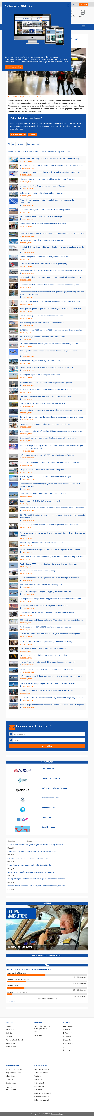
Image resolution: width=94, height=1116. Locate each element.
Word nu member (18, 134)
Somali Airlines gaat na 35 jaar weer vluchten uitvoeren (41, 316)
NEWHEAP (38, 1035)
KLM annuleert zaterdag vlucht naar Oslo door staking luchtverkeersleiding (49, 158)
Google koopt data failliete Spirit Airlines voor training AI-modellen (46, 396)
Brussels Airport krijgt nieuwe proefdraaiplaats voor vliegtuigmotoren (47, 612)
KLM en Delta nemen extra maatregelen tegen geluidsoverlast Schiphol (48, 367)
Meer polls (11, 1001)
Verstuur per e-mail (18, 151)
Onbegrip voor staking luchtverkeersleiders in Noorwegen (43, 193)
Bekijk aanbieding (13, 67)
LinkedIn (68, 1036)
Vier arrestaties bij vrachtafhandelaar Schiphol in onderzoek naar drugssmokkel (51, 431)
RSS (66, 1047)
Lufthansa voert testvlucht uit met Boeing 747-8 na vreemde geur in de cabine (51, 676)
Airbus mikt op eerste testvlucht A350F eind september (42, 322)
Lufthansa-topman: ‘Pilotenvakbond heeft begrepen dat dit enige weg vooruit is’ (51, 697)
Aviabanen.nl (39, 1086)
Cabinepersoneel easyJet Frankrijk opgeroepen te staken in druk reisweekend (50, 598)
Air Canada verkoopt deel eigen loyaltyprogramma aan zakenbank (46, 591)
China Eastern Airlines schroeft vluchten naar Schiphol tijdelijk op (45, 263)
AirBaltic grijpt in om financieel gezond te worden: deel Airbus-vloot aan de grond (52, 704)
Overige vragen (11, 1083)
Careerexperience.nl (41, 1097)
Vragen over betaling (13, 1072)
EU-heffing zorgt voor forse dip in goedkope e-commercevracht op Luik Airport (51, 417)
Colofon (9, 1036)
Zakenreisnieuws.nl (41, 1072)
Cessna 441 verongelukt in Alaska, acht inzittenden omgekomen (45, 209)
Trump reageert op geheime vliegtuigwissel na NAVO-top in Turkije (46, 690)
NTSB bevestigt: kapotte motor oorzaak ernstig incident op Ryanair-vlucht (49, 524)
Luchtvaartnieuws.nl (41, 1069)
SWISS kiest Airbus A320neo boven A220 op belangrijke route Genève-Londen (51, 330)
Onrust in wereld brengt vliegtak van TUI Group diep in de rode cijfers (47, 683)
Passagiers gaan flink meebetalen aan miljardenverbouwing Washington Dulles (51, 270)
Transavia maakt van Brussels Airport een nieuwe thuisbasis (43, 224)
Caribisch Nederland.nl (42, 1093)
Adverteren (10, 1029)
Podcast (68, 1050)
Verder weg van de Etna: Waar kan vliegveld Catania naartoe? (44, 605)
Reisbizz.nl (38, 1079)
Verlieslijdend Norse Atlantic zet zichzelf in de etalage (41, 216)
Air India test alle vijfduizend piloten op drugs (38, 571)
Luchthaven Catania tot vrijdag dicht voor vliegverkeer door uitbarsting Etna (50, 634)
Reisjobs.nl (38, 1090)
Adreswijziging (11, 1076)
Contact (9, 1026)
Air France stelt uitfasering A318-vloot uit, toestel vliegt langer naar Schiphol (50, 549)
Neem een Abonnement (15, 1069)
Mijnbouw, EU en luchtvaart (19, 947)
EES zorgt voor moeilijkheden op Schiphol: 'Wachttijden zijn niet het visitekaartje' (51, 620)
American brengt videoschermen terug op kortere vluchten (43, 337)
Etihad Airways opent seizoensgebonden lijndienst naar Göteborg (46, 641)
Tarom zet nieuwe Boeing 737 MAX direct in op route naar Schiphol (46, 669)
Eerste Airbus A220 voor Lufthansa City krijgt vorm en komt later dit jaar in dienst (52, 557)
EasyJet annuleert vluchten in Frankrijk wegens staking (41, 501)
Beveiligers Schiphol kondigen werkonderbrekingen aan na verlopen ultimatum (50, 308)
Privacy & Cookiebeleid (14, 1040)
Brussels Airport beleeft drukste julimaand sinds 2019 (41, 542)
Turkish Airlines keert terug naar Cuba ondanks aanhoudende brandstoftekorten (51, 277)
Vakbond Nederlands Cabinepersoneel (42, 1027)
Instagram (69, 1043)
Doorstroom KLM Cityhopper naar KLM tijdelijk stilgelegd (42, 186)
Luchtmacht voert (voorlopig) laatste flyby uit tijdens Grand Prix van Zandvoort (51, 172)
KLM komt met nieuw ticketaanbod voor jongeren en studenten (45, 424)
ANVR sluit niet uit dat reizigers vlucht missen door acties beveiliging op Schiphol (51, 165)
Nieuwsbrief (69, 1026)
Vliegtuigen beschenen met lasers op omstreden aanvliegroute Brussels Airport (51, 410)
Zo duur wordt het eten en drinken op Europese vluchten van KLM (46, 389)
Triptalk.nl (37, 1076)
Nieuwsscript (10, 1043)
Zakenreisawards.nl (41, 1100)
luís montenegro (33, 144)
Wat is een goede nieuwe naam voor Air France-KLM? (29, 970)
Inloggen (32, 134)
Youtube (68, 1040)
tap (13, 144)
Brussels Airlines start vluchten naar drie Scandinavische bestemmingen (48, 438)
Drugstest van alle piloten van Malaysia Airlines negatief (42, 469)
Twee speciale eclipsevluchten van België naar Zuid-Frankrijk (44, 655)
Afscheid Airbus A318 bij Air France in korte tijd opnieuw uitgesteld (46, 382)
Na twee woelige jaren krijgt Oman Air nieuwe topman (41, 240)
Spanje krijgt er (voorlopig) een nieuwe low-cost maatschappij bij (45, 476)
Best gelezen (11, 841)
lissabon (21, 144)
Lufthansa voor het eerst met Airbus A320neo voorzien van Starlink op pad (49, 285)
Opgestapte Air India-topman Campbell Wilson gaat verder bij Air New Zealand (51, 301)
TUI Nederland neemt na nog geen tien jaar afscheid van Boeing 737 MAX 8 (50, 343)
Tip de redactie (64, 151)
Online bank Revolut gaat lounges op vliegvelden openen (42, 403)
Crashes (29, 841)
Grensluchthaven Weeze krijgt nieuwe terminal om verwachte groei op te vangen (52, 508)
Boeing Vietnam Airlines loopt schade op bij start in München (44, 493)
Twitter (67, 1029)
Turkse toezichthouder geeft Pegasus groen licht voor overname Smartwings (50, 462)
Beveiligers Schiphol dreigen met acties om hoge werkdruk (43, 648)
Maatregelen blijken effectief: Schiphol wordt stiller (40, 374)
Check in (82, 4)
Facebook (68, 1033)
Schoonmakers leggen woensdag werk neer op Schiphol (42, 360)
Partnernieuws (11, 1047)
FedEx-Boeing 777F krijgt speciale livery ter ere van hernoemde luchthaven (49, 564)
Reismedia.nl (39, 1083)
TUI (35, 1032)
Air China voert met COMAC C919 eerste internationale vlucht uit (45, 627)
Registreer (73, 4)
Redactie (9, 1033)
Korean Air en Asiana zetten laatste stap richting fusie (41, 584)
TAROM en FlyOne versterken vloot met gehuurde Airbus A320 (45, 256)
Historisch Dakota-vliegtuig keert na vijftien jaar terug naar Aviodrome (47, 179)
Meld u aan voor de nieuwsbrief (41, 151)
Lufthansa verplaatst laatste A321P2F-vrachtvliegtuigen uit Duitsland (47, 455)
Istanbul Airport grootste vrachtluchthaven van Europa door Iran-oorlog (48, 662)
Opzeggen (9, 1079)
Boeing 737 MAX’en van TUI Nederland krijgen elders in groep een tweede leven (52, 233)
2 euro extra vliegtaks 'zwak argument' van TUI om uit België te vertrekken (49, 577)
